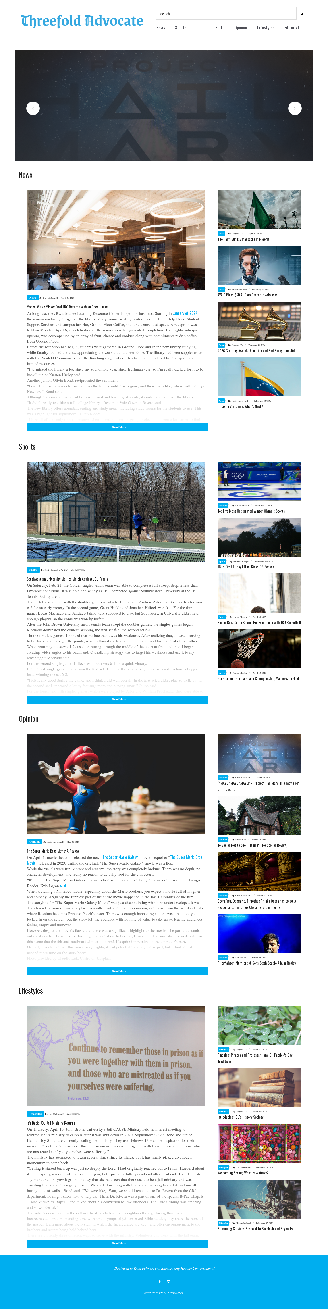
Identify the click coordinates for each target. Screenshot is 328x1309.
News (160, 27)
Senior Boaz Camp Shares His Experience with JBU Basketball (259, 622)
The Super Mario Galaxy (120, 857)
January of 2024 (185, 313)
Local (201, 27)
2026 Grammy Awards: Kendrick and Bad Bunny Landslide (257, 350)
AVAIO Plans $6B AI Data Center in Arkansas (248, 295)
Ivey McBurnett (48, 297)
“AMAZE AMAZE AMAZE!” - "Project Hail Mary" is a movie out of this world (258, 786)
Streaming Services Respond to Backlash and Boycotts (255, 1228)
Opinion (241, 27)
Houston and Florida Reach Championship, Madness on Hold (258, 678)
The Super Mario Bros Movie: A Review (53, 851)
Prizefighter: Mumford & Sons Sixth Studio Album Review (257, 963)
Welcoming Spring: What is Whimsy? (243, 1173)
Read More (68, 160)
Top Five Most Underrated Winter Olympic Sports (251, 511)
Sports (181, 27)
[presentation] (33, 108)
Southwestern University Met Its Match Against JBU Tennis (67, 579)
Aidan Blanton (240, 505)
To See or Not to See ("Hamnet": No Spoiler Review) (252, 845)
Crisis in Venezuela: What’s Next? (240, 406)
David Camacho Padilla (54, 569)
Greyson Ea (235, 233)
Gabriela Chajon (239, 561)
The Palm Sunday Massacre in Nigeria (243, 239)
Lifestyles (265, 27)
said (63, 885)
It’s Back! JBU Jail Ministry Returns (51, 1123)
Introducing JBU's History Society (240, 1117)
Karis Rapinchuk (238, 400)
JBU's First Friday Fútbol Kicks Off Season (246, 566)
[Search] (301, 13)
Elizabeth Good (237, 289)
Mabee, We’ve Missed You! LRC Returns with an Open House (67, 307)
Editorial (291, 27)
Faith (220, 27)
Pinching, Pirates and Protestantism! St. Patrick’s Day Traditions (255, 1058)
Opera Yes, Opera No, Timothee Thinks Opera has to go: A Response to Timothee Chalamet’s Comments (257, 904)
